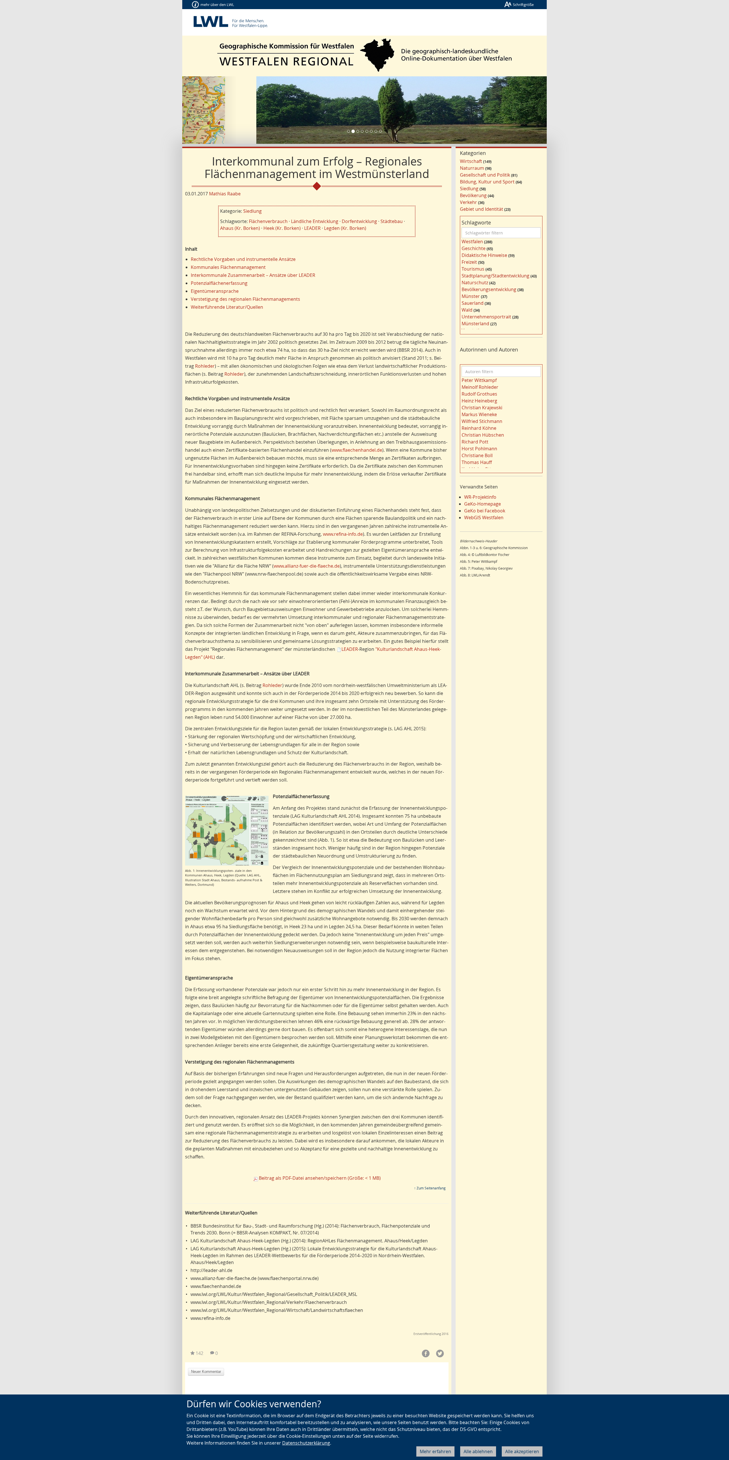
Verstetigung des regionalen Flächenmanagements (245, 299)
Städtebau (391, 221)
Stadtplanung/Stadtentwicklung (495, 276)
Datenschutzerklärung (306, 1443)
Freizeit (469, 262)
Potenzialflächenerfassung (219, 283)
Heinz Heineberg (479, 401)
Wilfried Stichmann (482, 421)
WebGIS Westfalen (483, 517)
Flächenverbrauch (268, 221)
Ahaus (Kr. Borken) (240, 228)
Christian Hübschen (483, 435)
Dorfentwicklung (359, 221)
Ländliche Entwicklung (314, 221)
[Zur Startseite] (364, 55)
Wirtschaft (471, 161)
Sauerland (473, 303)
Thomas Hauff (477, 462)
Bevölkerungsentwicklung (489, 289)
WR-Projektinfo (480, 497)
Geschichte (474, 248)
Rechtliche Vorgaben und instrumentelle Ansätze (243, 259)
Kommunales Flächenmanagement (228, 267)
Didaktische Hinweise (484, 255)
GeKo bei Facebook (484, 511)
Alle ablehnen (478, 1451)
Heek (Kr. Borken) (282, 228)
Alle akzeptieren (522, 1451)
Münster (471, 296)
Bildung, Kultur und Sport (487, 182)
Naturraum (472, 168)
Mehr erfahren (435, 1451)
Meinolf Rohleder (480, 387)
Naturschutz (475, 282)
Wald (467, 310)
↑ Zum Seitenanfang (430, 1188)
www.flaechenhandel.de (356, 450)
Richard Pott (475, 442)
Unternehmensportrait (486, 317)
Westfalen (472, 241)
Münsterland (475, 323)
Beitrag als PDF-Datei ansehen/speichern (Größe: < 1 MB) (320, 1178)
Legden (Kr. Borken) (345, 228)
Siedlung (252, 211)
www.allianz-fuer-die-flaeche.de (307, 566)
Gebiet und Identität (481, 209)
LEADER (312, 228)
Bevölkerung (473, 195)
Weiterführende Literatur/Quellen (227, 307)
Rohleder (205, 366)
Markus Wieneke (479, 414)
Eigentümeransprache (215, 291)
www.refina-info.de (343, 534)
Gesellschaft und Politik (485, 175)
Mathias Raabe (225, 194)
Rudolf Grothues (479, 394)
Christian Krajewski (482, 407)
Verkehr (468, 202)
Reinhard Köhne (479, 428)
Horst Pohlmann (479, 448)
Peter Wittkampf (479, 380)
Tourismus (473, 269)
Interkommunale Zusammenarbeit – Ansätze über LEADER (253, 275)
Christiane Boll (477, 455)
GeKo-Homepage (482, 504)
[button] (209, 110)
